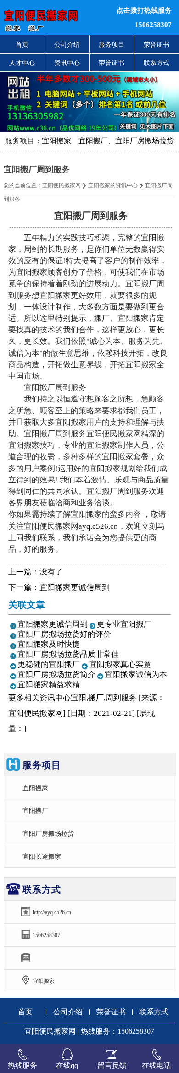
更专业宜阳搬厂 (124, 624)
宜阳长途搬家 (41, 856)
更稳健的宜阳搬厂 (48, 664)
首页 (22, 44)
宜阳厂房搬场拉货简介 (56, 674)
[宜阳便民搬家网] (54, 17)
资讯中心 (67, 62)
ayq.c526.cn (98, 526)
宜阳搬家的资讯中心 (113, 185)
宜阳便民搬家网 (61, 185)
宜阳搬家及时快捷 (48, 644)
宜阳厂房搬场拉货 (48, 833)
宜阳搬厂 (35, 810)
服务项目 (111, 44)
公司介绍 (67, 44)
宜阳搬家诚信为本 (136, 674)
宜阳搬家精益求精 (48, 684)
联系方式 (153, 1012)
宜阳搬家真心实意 (120, 664)
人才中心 (22, 62)
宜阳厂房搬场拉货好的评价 (64, 634)
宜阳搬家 (35, 787)
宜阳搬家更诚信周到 (74, 587)
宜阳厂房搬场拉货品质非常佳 (68, 654)
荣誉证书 (111, 62)
